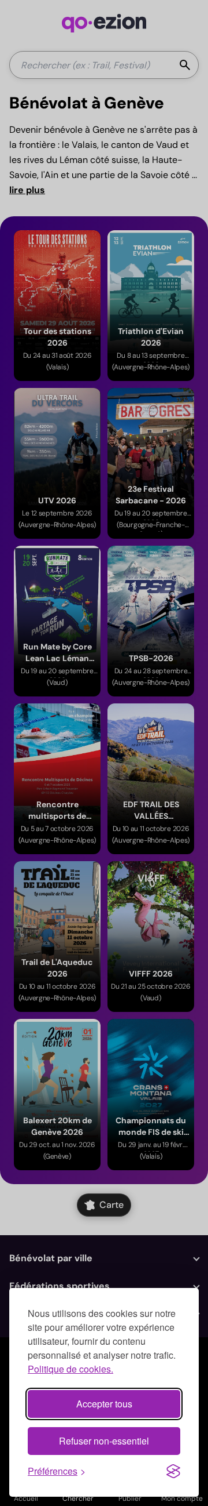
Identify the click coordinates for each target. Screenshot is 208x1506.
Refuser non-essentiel (104, 1440)
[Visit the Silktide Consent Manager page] (173, 1471)
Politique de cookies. (70, 1369)
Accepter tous (104, 1403)
